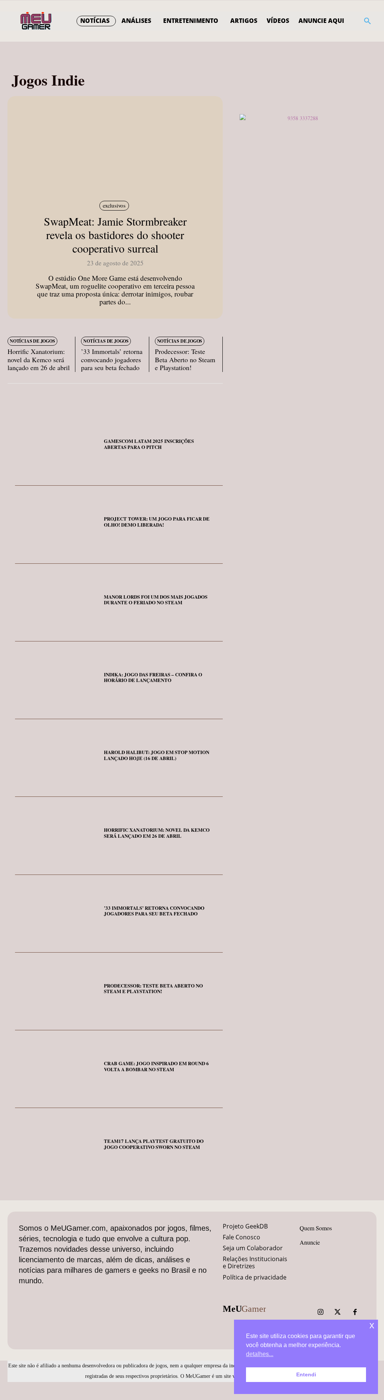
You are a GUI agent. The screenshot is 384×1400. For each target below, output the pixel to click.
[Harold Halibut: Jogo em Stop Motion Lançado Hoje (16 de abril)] (56, 758)
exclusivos (114, 205)
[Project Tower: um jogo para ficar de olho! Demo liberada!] (56, 524)
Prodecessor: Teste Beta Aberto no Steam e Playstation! (185, 359)
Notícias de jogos (32, 341)
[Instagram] (320, 1312)
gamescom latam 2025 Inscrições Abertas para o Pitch (149, 443)
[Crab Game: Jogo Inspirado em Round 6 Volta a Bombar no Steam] (56, 1069)
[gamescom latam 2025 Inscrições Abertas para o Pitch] (56, 447)
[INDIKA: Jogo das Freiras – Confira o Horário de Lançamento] (56, 680)
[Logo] (37, 21)
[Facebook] (355, 1312)
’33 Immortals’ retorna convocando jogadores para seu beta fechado (111, 359)
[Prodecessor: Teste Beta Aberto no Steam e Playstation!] (56, 991)
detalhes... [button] (259, 1354)
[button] (367, 21)
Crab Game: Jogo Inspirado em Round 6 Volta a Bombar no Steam (156, 1066)
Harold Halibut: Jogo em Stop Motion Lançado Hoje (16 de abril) (156, 755)
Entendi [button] (306, 1374)
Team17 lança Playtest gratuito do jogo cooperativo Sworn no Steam (154, 1143)
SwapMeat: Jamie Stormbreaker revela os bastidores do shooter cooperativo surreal (115, 235)
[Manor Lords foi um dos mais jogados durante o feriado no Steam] (56, 602)
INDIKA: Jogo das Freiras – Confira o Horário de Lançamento (153, 677)
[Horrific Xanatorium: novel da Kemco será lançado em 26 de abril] (56, 835)
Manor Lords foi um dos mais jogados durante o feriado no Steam (155, 599)
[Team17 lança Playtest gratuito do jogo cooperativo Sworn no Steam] (56, 1147)
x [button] (371, 1325)
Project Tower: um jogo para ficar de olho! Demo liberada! (157, 521)
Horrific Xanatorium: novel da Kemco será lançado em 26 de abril (39, 359)
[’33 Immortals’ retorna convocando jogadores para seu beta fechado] (56, 914)
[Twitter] (337, 1312)
